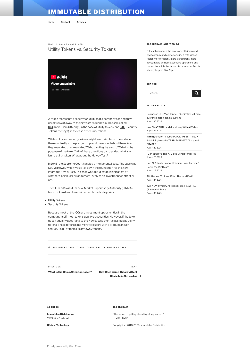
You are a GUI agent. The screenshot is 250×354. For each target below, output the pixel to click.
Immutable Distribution (96, 12)
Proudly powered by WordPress (64, 346)
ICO (50, 127)
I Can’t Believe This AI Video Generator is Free (171, 153)
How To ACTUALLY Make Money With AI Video (172, 127)
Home (51, 22)
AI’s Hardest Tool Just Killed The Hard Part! (170, 176)
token (80, 247)
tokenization (96, 247)
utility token (117, 247)
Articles (81, 22)
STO (122, 127)
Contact (65, 22)
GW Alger (76, 44)
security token (64, 247)
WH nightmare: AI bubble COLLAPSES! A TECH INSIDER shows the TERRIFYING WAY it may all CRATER (173, 140)
